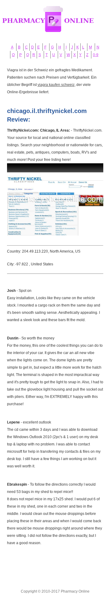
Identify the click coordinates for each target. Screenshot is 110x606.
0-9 (95, 55)
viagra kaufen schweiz (56, 85)
